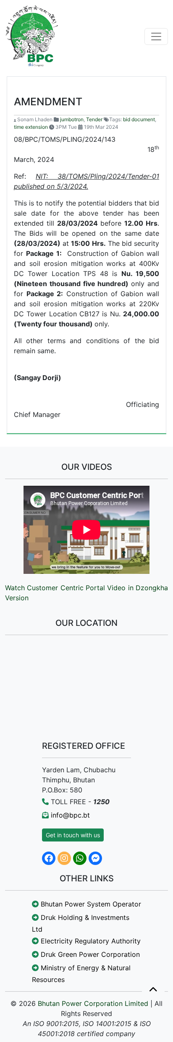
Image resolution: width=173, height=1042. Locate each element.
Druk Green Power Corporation (89, 954)
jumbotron (72, 119)
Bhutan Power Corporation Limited (93, 1003)
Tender (94, 119)
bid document (139, 119)
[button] (153, 990)
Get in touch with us (73, 835)
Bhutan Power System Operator (90, 904)
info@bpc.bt (70, 815)
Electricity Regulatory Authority (90, 941)
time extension (31, 127)
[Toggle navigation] (156, 36)
